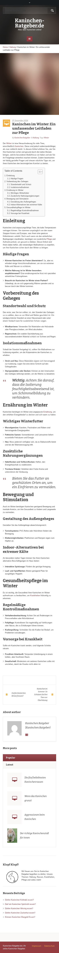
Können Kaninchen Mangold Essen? (20, 917)
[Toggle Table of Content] (39, 171)
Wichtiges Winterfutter (20, 193)
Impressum (36, 946)
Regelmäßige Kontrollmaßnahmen (25, 210)
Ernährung (47, 412)
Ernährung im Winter (14, 190)
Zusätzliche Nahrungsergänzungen (25, 196)
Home (5, 47)
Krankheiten (35, 595)
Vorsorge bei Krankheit (20, 213)
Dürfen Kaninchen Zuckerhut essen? (20, 913)
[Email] (26, 734)
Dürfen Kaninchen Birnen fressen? (19, 694)
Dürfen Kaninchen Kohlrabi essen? (19, 900)
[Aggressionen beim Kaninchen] (14, 817)
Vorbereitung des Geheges (17, 181)
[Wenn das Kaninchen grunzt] (14, 798)
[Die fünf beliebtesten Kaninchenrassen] (14, 780)
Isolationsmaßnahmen (20, 187)
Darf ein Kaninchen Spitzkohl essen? (20, 904)
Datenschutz (49, 946)
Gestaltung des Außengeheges (23, 202)
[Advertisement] (29, 83)
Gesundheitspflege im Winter (18, 207)
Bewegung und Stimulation (17, 199)
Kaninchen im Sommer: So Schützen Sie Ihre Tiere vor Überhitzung (40, 694)
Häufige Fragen (17, 178)
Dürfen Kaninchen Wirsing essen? (19, 908)
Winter (46, 138)
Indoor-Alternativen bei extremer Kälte (26, 205)
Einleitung (10, 175)
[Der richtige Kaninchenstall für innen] (12, 835)
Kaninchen (19, 146)
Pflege (49, 239)
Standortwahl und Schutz (21, 184)
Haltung (12, 47)
